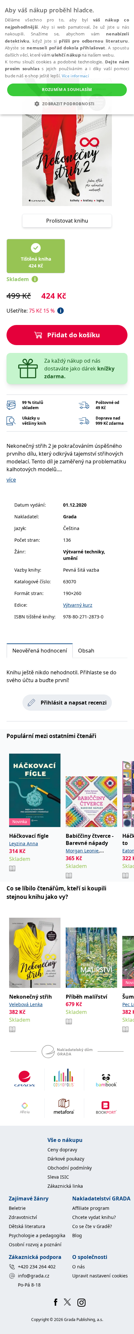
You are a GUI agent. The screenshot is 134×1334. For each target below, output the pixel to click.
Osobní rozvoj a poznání (35, 1244)
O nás (78, 1266)
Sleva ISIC (58, 1177)
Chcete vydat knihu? (94, 1217)
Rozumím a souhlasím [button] (67, 89)
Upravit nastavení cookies (100, 1276)
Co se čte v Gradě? (92, 1226)
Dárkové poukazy (65, 1159)
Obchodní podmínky (69, 1168)
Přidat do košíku (73, 334)
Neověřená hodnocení (39, 650)
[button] (66, 103)
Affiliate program (90, 1208)
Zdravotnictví (23, 1217)
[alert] (67, 57)
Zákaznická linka (65, 1186)
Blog (77, 1235)
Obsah (86, 650)
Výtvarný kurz (77, 605)
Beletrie (17, 1208)
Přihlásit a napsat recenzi (74, 702)
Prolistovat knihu (67, 220)
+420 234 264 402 (37, 1266)
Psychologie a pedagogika (37, 1235)
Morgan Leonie (82, 851)
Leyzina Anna (23, 843)
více (11, 479)
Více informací (75, 76)
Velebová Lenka (26, 1004)
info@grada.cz (33, 1276)
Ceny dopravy (62, 1149)
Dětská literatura (27, 1226)
